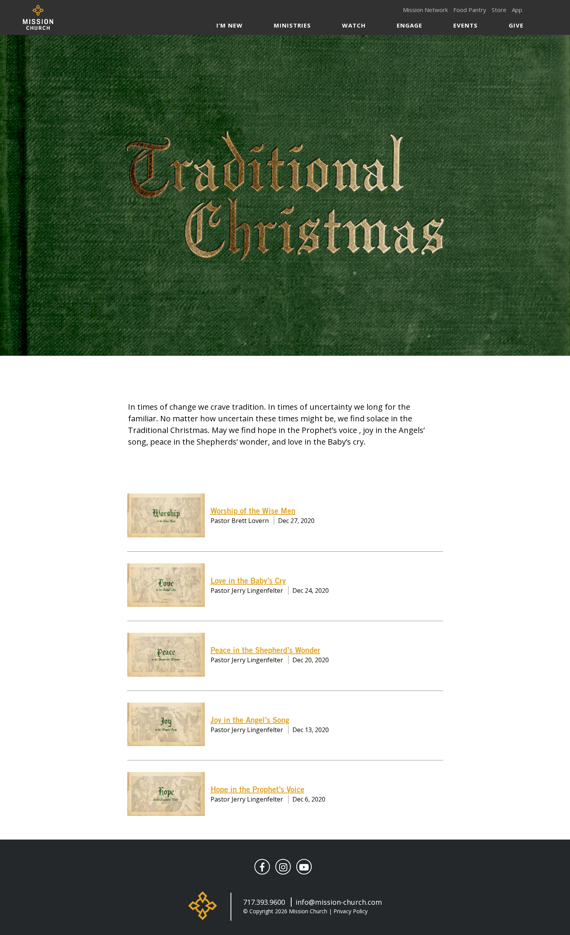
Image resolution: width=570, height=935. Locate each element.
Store (499, 10)
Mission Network (425, 10)
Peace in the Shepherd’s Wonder (265, 650)
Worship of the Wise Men (253, 511)
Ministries (292, 25)
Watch (354, 25)
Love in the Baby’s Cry (248, 581)
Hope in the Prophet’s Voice (257, 790)
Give (516, 25)
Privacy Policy (350, 911)
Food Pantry (469, 10)
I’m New (229, 25)
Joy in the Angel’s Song (250, 720)
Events (465, 25)
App (517, 10)
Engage (409, 25)
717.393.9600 (264, 902)
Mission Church (38, 17)
